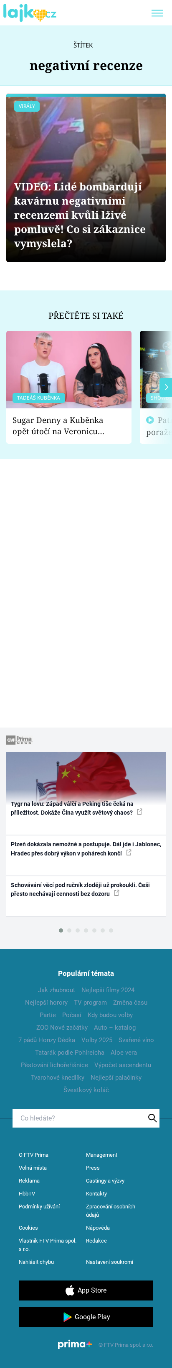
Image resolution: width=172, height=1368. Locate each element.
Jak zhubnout (56, 990)
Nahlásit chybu (36, 1262)
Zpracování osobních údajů (110, 1210)
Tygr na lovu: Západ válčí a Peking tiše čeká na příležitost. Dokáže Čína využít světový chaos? (72, 808)
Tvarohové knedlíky (57, 1077)
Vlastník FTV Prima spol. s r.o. (47, 1245)
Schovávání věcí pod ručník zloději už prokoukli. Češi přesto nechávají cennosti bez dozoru (80, 889)
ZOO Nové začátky (62, 1027)
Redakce (96, 1241)
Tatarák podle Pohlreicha (69, 1052)
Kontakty (96, 1193)
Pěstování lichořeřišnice (54, 1065)
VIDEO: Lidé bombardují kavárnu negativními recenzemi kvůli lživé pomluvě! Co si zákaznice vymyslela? (80, 215)
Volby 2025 (96, 1040)
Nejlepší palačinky (116, 1077)
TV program (90, 1002)
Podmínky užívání (39, 1206)
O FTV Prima (33, 1155)
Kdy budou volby (110, 1015)
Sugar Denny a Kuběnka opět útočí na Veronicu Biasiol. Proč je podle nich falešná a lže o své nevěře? (62, 426)
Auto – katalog (115, 1027)
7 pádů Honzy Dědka (46, 1040)
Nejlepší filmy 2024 (107, 990)
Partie (48, 1015)
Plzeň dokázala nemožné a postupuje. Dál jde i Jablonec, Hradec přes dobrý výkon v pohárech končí (86, 848)
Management (101, 1155)
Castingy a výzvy (105, 1181)
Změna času (130, 1002)
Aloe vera (124, 1052)
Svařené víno (136, 1040)
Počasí (71, 1015)
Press (93, 1168)
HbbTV (27, 1193)
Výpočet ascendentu (122, 1065)
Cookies (28, 1228)
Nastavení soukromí (109, 1262)
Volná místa (33, 1168)
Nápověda (98, 1228)
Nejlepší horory (46, 1002)
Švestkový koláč (86, 1090)
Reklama (29, 1181)
